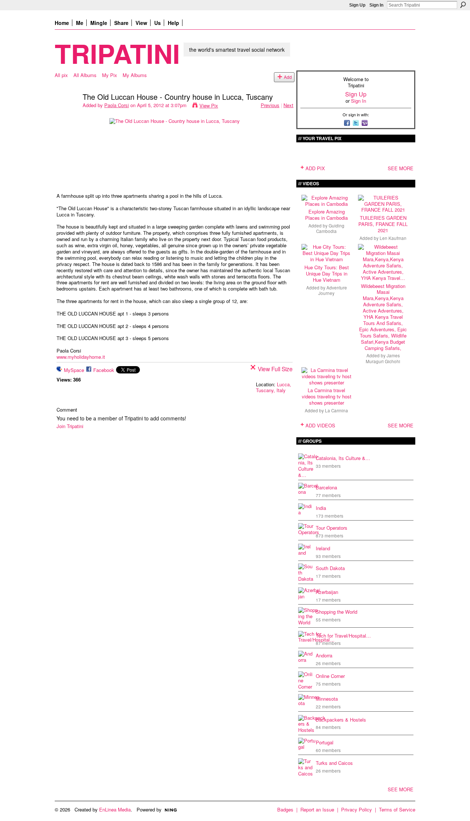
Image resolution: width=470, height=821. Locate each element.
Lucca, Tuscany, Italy (273, 387)
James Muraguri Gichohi (383, 358)
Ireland (323, 548)
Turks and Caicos (334, 762)
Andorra (324, 655)
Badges (285, 809)
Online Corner (330, 675)
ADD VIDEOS (320, 425)
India (321, 507)
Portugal (324, 742)
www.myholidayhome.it (81, 356)
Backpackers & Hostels (341, 719)
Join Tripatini (70, 426)
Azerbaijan (327, 591)
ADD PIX (315, 168)
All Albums (85, 75)
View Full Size (275, 369)
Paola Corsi (116, 105)
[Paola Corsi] (66, 112)
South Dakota (330, 568)
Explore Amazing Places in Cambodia (326, 214)
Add (288, 77)
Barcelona (326, 487)
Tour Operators (331, 527)
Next (288, 105)
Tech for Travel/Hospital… (343, 635)
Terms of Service (397, 809)
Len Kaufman (393, 238)
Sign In (376, 5)
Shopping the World (336, 611)
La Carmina (336, 410)
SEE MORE (400, 168)
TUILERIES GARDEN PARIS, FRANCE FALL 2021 (383, 224)
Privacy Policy (356, 809)
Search (463, 4)
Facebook (103, 369)
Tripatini (117, 53)
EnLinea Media (115, 809)
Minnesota (327, 698)
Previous (270, 105)
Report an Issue (317, 809)
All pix (61, 75)
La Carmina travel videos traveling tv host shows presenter (326, 396)
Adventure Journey (332, 290)
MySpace (74, 369)
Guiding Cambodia (330, 228)
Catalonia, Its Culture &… (343, 458)
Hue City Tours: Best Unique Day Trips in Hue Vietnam (326, 273)
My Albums (135, 75)
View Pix (208, 105)
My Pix (109, 75)
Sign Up (357, 5)
